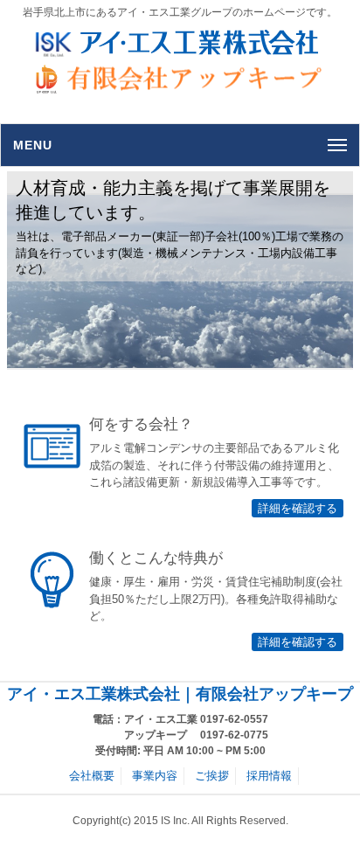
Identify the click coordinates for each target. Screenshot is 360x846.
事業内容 (154, 775)
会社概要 (91, 775)
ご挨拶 (212, 775)
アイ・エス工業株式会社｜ (101, 694)
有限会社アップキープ (274, 694)
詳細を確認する (297, 508)
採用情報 (269, 775)
